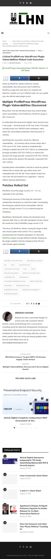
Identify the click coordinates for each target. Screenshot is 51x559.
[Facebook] (20, 3)
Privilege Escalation (11, 273)
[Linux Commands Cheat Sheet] (9, 479)
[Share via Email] (39, 304)
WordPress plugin (22, 285)
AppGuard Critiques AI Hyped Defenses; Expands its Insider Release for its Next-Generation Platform (33, 510)
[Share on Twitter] (34, 304)
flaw (25, 269)
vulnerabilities (9, 277)
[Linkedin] (27, 3)
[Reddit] (30, 3)
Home (4, 41)
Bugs (12, 265)
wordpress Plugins (11, 290)
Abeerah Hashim (15, 63)
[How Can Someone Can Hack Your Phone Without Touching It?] (9, 528)
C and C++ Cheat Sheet (30, 490)
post (13, 117)
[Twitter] (23, 3)
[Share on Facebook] (31, 304)
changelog (6, 212)
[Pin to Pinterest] (36, 304)
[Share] (19, 78)
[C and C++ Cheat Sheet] (9, 494)
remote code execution (31, 273)
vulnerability (24, 277)
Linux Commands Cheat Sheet (34, 475)
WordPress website (11, 294)
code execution (24, 265)
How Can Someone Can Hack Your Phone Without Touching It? (34, 526)
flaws (33, 269)
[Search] (48, 33)
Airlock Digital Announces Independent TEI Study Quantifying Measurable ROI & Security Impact (34, 461)
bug (5, 265)
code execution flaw (11, 269)
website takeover (36, 281)
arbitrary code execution (13, 261)
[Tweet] (38, 78)
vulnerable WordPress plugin (14, 281)
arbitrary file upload (34, 261)
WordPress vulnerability (31, 290)
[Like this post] (29, 304)
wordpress (8, 285)
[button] (4, 406)
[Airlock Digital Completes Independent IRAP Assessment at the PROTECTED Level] (25, 398)
